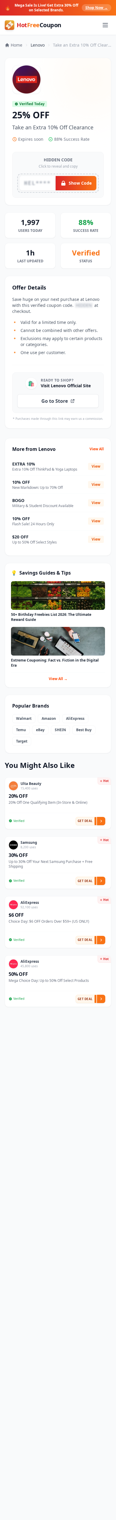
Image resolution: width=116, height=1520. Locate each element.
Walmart (24, 718)
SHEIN (60, 729)
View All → (58, 678)
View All (97, 449)
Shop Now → (96, 7)
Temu (21, 729)
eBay (40, 729)
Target (21, 741)
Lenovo (38, 45)
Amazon (49, 718)
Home (16, 45)
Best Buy (84, 729)
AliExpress (75, 718)
